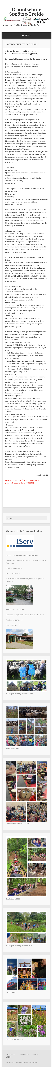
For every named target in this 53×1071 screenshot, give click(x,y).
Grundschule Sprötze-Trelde (26, 12)
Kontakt (36, 1054)
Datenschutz (11, 1054)
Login (8, 1057)
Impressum (24, 1054)
